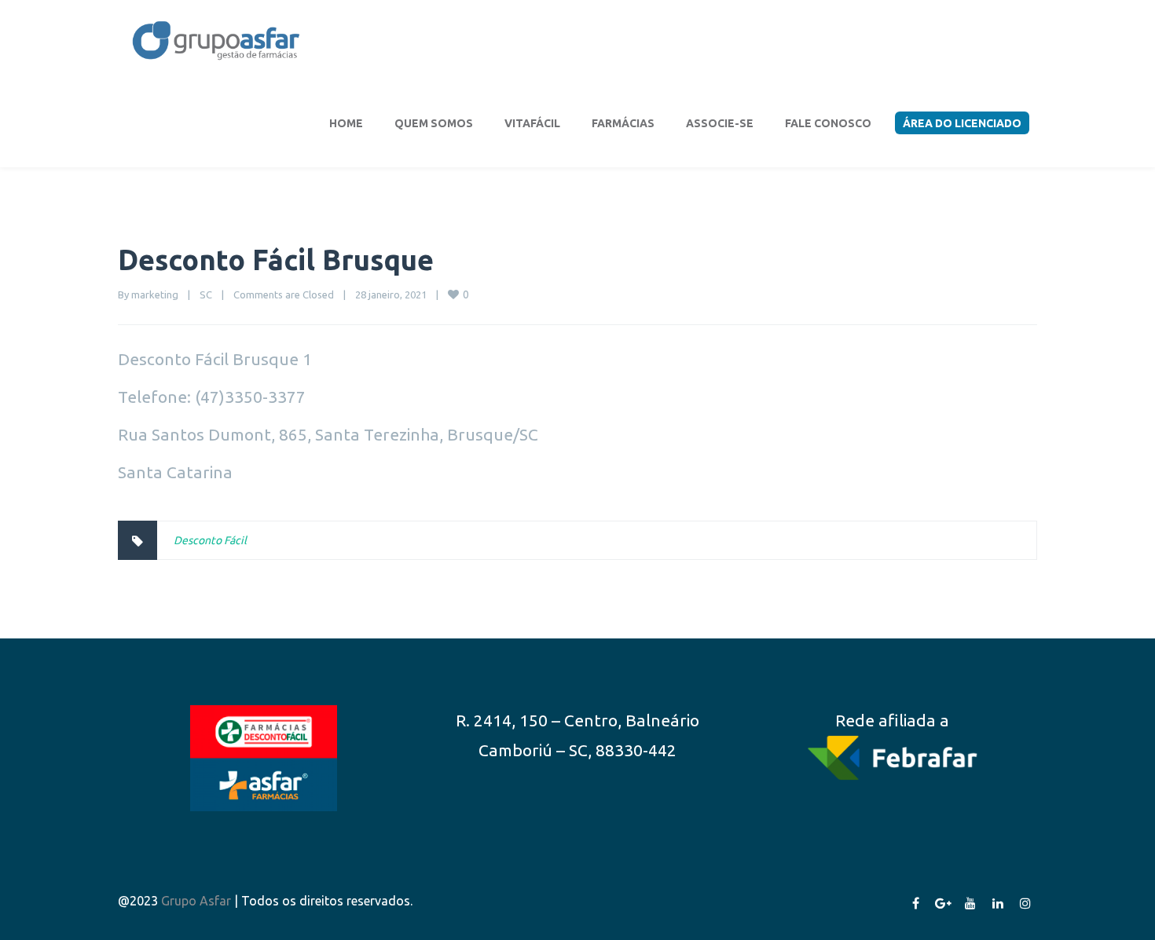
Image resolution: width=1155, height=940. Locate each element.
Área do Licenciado (962, 123)
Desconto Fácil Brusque (276, 259)
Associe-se (720, 123)
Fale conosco (828, 123)
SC (206, 294)
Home (346, 123)
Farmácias (623, 123)
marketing (154, 294)
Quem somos (433, 123)
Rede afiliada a (892, 720)
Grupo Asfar (196, 901)
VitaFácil (532, 123)
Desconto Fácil (210, 540)
